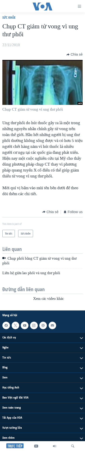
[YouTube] (36, 446)
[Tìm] (73, 446)
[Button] (74, 55)
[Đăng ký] (52, 325)
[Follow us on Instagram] (34, 325)
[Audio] (54, 446)
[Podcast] (43, 325)
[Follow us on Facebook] (6, 325)
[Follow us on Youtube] (24, 325)
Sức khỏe (8, 17)
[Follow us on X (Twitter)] (15, 325)
